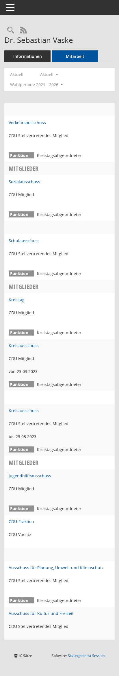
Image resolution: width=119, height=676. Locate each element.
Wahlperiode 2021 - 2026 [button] (35, 84)
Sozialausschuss (24, 181)
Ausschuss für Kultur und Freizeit (41, 613)
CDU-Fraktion (21, 521)
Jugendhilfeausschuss (30, 475)
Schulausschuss (24, 240)
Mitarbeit (75, 56)
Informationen (27, 56)
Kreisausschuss (24, 345)
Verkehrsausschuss (27, 122)
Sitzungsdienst (86, 655)
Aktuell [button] (47, 74)
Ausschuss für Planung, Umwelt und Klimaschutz (56, 567)
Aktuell (16, 74)
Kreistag (17, 299)
